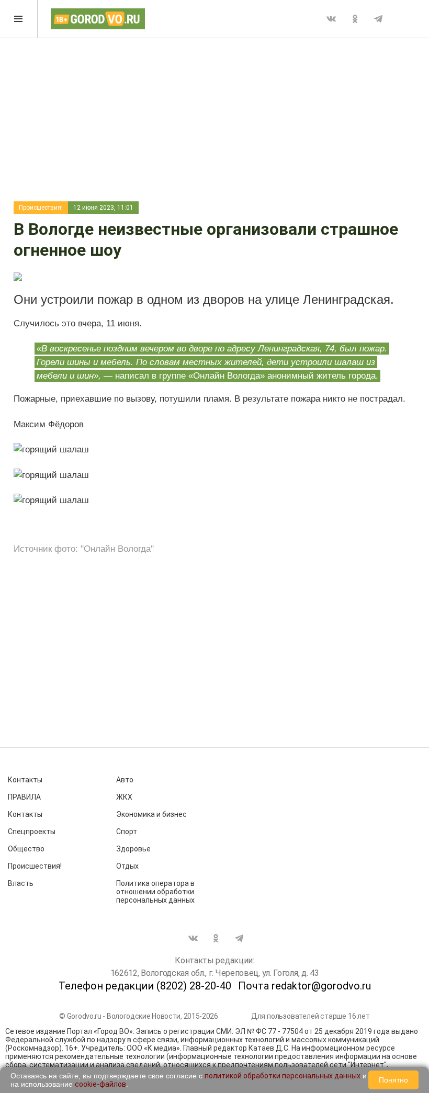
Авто (124, 780)
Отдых (127, 866)
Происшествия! (41, 207)
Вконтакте (331, 19)
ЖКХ (124, 797)
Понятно (393, 1080)
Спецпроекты (31, 831)
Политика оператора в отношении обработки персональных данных (155, 891)
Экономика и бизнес (151, 814)
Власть (20, 883)
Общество (26, 849)
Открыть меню (19, 19)
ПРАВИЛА (24, 797)
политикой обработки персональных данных (282, 1076)
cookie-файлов (100, 1084)
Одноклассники (355, 19)
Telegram (378, 19)
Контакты (25, 780)
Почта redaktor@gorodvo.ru (304, 986)
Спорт (126, 831)
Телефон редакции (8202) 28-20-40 (145, 986)
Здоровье (133, 849)
